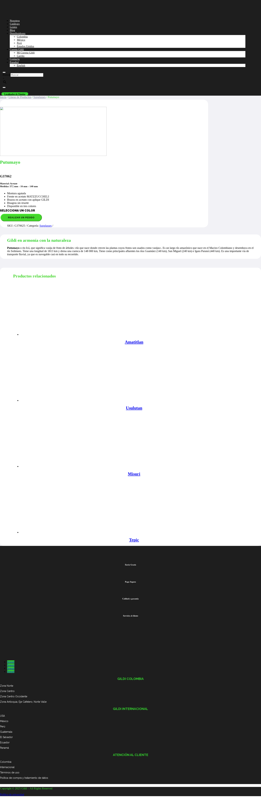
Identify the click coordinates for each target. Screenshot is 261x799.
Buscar (6, 74)
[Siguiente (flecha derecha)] (255, 399)
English (21, 65)
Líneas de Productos (20, 97)
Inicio (3, 97)
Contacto (15, 59)
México (21, 39)
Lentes (13, 27)
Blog (12, 30)
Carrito (21, 55)
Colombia (22, 36)
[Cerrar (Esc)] (257, 4)
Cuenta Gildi (17, 49)
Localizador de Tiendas (14, 94)
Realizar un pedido (21, 217)
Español (14, 62)
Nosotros (15, 20)
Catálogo (15, 23)
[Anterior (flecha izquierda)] (6, 399)
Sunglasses (39, 97)
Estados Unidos (25, 46)
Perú (19, 43)
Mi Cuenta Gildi (26, 52)
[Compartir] (249, 4)
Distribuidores (17, 33)
